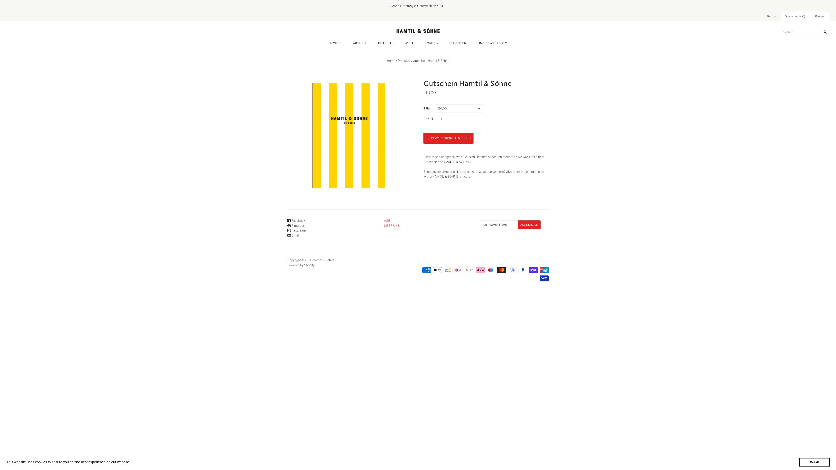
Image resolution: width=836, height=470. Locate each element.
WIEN (409, 43)
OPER (431, 43)
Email (295, 235)
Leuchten (458, 43)
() (795, 16)
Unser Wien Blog (492, 43)
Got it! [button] (814, 462)
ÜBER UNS (392, 225)
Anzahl (428, 119)
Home (391, 60)
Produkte (404, 60)
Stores (335, 43)
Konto (771, 16)
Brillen (384, 43)
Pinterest (297, 225)
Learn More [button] (140, 462)
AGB (387, 220)
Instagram (298, 230)
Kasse (819, 16)
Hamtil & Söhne (323, 260)
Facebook (298, 220)
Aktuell (360, 43)
